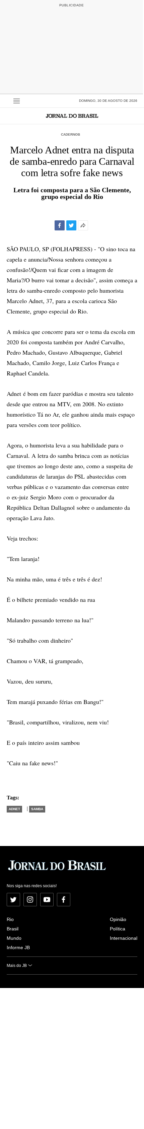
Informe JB (18, 947)
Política (117, 928)
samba (37, 809)
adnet (14, 809)
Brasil (12, 928)
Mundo (14, 938)
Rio (10, 919)
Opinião (118, 919)
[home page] (72, 115)
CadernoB (70, 134)
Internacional (123, 938)
